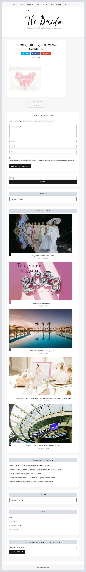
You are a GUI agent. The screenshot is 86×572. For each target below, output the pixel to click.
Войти (11, 517)
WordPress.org (14, 529)
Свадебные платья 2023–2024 (43, 256)
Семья (52, 5)
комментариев (15, 525)
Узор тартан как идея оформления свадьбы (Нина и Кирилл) (42, 470)
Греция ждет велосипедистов (43, 351)
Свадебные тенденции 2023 (43, 303)
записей (13, 521)
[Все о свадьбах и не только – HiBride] (44, 22)
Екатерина (13, 474)
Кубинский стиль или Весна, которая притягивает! (36, 482)
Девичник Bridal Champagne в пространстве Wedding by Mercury (43, 398)
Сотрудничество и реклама (32, 474)
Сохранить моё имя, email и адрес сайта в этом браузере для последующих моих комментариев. (41, 160)
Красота (68, 5)
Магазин (59, 5)
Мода (45, 5)
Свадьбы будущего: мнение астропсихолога (35, 466)
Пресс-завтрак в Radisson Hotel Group (43, 446)
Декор (39, 5)
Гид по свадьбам (28, 5)
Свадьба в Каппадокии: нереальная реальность (38, 478)
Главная (16, 5)
